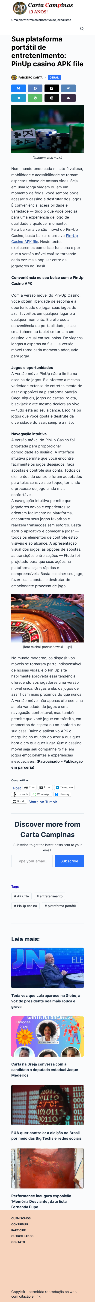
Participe (18, 1230)
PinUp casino (25, 906)
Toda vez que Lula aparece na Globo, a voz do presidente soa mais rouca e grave (45, 1001)
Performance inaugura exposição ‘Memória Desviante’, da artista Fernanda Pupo (41, 1201)
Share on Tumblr (43, 801)
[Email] (68, 98)
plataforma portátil (60, 906)
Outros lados (22, 1236)
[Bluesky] (18, 88)
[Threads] (52, 98)
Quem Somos (21, 1218)
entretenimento (49, 896)
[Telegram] (18, 98)
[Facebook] (35, 88)
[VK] (68, 88)
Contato (18, 1242)
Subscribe (69, 861)
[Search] (82, 28)
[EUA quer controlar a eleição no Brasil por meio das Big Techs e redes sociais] (47, 1105)
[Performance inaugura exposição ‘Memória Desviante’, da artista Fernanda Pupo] (47, 1168)
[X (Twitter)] (52, 88)
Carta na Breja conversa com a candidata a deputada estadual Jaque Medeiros (44, 1069)
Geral (54, 77)
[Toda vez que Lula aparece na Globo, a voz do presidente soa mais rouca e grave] (47, 968)
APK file (21, 896)
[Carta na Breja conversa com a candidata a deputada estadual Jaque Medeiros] (47, 1036)
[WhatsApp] (35, 98)
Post (17, 787)
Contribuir (19, 1224)
